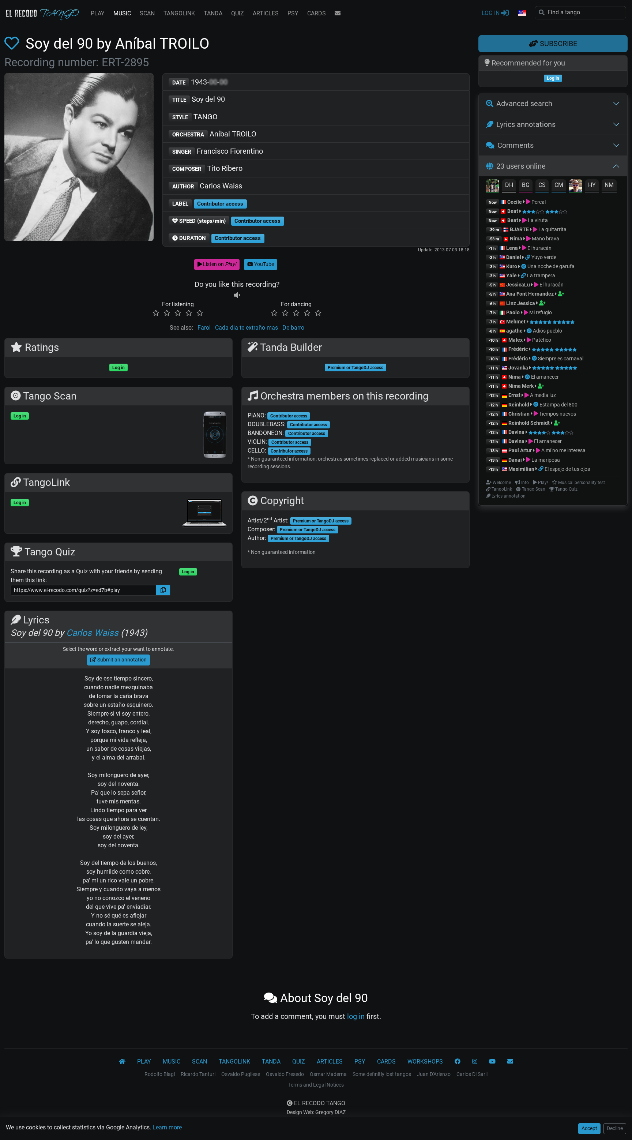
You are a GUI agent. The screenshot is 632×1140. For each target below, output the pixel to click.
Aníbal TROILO (214, 134)
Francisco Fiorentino (217, 151)
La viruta (537, 220)
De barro (293, 327)
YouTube (263, 264)
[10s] (237, 295)
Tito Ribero (207, 168)
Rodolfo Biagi (159, 1074)
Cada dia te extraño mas (246, 327)
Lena (512, 248)
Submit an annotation (121, 660)
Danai (515, 460)
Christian (519, 414)
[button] (522, 13)
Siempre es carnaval (560, 358)
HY (592, 184)
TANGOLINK (179, 13)
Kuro (511, 266)
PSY (292, 13)
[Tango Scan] (524, 266)
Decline (615, 1128)
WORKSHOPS (425, 1061)
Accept (589, 1128)
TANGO (195, 116)
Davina (516, 432)
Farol (204, 327)
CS (542, 184)
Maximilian (521, 469)
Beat (512, 211)
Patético (541, 340)
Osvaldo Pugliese (240, 1074)
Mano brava (545, 238)
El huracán (539, 248)
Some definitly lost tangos (382, 1074)
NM (609, 184)
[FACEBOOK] (457, 1061)
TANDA (213, 13)
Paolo (513, 312)
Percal (538, 202)
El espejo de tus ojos (567, 469)
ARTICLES (266, 13)
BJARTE (519, 229)
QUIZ (237, 13)
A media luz (542, 395)
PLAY (98, 13)
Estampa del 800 (558, 405)
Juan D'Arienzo (434, 1074)
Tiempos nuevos (557, 414)
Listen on (219, 264)
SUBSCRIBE (557, 43)
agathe (514, 331)
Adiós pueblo (547, 331)
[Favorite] (13, 43)
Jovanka (518, 368)
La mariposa (545, 460)
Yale (511, 275)
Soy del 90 (198, 99)
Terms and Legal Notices (316, 1085)
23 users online (521, 166)
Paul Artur (520, 450)
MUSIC (122, 13)
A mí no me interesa (563, 450)
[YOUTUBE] (492, 1061)
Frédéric (518, 349)
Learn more (167, 1127)
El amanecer (545, 377)
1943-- (199, 82)
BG (526, 184)
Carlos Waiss (207, 185)
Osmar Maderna (328, 1074)
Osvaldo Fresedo (285, 1074)
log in (356, 1016)
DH (509, 184)
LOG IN (491, 13)
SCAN (147, 13)
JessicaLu (518, 285)
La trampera (541, 275)
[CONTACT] (338, 13)
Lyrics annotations (526, 124)
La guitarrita (552, 229)
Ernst (514, 395)
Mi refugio (540, 312)
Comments (515, 145)
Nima (516, 238)
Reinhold (519, 405)
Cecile (514, 202)
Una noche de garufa (551, 266)
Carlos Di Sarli (472, 1074)
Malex (515, 340)
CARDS (316, 13)
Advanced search (524, 103)
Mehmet (516, 322)
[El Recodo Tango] (122, 1061)
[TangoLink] (528, 257)
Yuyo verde (543, 257)
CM (558, 184)
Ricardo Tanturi (198, 1074)
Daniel (513, 257)
